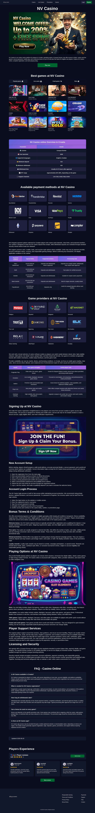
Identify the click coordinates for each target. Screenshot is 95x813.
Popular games (17, 81)
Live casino (37, 81)
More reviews (47, 780)
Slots (75, 81)
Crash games (56, 81)
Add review (77, 756)
